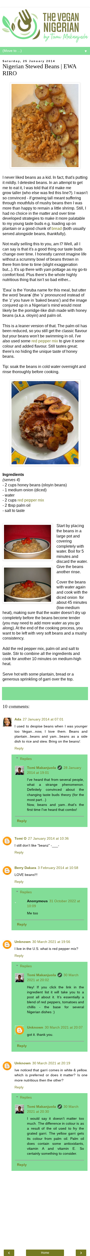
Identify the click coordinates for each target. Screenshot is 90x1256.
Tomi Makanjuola (41, 768)
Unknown (22, 942)
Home (45, 1253)
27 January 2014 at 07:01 (43, 719)
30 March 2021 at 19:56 (51, 942)
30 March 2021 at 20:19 (51, 1063)
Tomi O (20, 838)
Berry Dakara (25, 868)
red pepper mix (45, 341)
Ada (17, 719)
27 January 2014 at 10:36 (48, 838)
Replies (26, 759)
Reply (19, 748)
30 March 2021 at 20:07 (64, 1027)
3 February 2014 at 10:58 (58, 868)
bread (57, 228)
